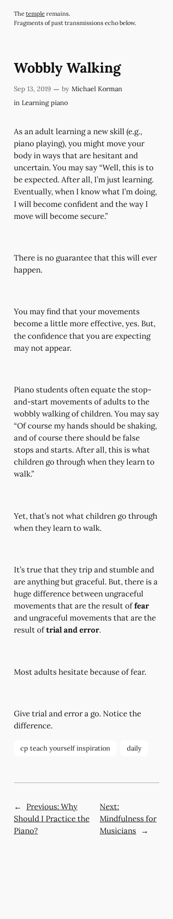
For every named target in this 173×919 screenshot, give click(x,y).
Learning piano (45, 103)
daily (134, 748)
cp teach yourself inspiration (65, 748)
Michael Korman (97, 89)
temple (35, 14)
